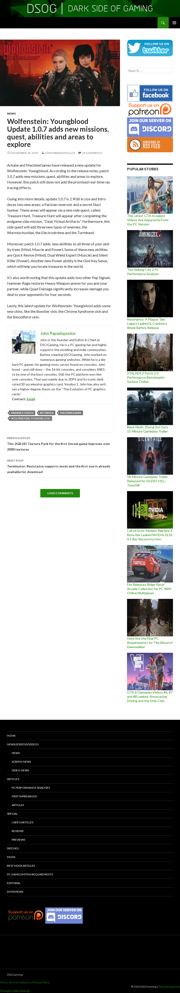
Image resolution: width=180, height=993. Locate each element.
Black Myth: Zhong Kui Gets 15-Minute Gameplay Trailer (147, 429)
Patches (13, 848)
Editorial (14, 883)
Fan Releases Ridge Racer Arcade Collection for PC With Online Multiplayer (149, 588)
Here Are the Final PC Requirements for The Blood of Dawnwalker (149, 642)
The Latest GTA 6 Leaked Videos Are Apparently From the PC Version (148, 220)
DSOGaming (14, 974)
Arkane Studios (22, 412)
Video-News (20, 770)
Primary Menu (174, 22)
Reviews (17, 831)
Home (11, 735)
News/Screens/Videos (22, 744)
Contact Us (25, 982)
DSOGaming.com (169, 986)
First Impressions (24, 796)
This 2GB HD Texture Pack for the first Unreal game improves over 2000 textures (58, 443)
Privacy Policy (40, 982)
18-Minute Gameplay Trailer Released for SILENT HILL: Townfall (147, 481)
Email (31, 399)
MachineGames (70, 412)
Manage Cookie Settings (15, 991)
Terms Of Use (9, 982)
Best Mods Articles (21, 865)
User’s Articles (22, 822)
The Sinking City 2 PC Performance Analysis (143, 272)
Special (12, 813)
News (11, 113)
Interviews (15, 891)
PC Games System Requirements (30, 874)
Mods (11, 857)
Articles (13, 779)
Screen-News (21, 761)
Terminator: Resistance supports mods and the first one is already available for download (58, 466)
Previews (18, 839)
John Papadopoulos (60, 153)
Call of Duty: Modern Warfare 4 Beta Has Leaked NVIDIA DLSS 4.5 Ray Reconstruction (149, 535)
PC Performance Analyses (31, 787)
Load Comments (60, 493)
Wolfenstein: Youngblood (30, 418)
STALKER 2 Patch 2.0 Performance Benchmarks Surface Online (146, 377)
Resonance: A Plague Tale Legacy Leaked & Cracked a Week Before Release (147, 323)
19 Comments (92, 153)
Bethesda (47, 412)
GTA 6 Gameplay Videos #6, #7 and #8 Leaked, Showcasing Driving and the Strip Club (149, 696)
